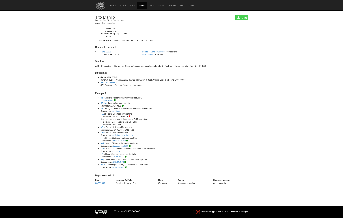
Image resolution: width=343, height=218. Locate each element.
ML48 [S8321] (118, 167)
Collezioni (172, 5)
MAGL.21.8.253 (119, 140)
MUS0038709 (111, 82)
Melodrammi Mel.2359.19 (123, 135)
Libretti (142, 5)
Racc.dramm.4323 (120, 146)
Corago (112, 5)
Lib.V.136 (116, 151)
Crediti (151, 5)
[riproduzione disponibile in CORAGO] (129, 116)
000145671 (108, 100)
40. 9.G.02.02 (118, 156)
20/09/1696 (100, 183)
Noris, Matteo (148, 54)
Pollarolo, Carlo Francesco (153, 51)
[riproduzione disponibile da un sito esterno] (114, 100)
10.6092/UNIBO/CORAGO (129, 211)
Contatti (191, 5)
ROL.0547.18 (118, 162)
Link (182, 5)
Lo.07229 (116, 111)
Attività (161, 5)
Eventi (132, 5)
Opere (123, 5)
